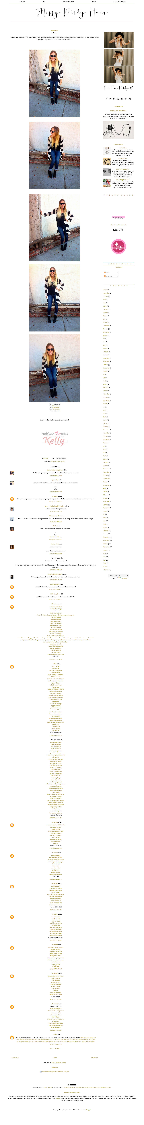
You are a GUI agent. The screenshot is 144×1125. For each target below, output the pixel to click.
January (105, 290)
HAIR (44, 2)
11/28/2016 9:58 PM (56, 848)
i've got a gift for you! (122, 180)
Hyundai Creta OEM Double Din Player (37, 1041)
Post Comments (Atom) (59, 1063)
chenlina (55, 822)
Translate (124, 578)
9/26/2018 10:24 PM (56, 1044)
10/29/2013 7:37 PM (56, 492)
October (105, 296)
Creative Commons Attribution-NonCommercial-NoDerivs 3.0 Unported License (87, 1087)
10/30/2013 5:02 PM (56, 554)
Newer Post (15, 1058)
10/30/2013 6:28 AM (56, 512)
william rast (56, 407)
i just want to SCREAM (122, 169)
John (54, 663)
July (104, 339)
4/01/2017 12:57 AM (56, 969)
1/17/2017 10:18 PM (56, 879)
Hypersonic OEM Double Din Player (56, 1039)
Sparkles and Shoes (56, 537)
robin (55, 1034)
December (106, 326)
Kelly (54, 526)
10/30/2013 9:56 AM (56, 521)
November (106, 293)
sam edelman (56, 409)
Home (55, 1058)
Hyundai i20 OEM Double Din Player (59, 1041)
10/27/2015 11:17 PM (55, 659)
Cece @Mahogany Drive (55, 470)
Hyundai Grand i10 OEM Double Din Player (82, 1041)
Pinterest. (58, 1098)
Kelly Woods (48, 1087)
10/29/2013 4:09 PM (56, 476)
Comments (109, 276)
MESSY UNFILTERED (68, 2)
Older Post (94, 1058)
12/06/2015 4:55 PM (56, 735)
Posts (107, 272)
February (105, 309)
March (105, 306)
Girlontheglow (55, 584)
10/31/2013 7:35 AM (56, 570)
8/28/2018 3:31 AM (55, 1030)
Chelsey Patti (55, 544)
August (105, 316)
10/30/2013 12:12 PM (55, 540)
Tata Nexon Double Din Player (28, 1039)
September (106, 332)
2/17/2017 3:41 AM (55, 910)
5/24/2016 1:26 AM (55, 818)
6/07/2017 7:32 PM (55, 999)
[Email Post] (52, 458)
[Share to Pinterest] (65, 458)
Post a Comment (55, 1048)
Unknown (55, 496)
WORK (94, 2)
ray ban (58, 411)
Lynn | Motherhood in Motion (54, 506)
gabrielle (55, 480)
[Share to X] (61, 458)
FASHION (22, 2)
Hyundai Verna (41, 1039)
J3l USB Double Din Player (74, 1039)
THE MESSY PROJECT (119, 2)
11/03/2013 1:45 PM (56, 580)
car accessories (21, 1041)
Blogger (88, 1110)
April (104, 381)
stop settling (123, 148)
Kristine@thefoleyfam (55, 574)
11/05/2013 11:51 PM (55, 590)
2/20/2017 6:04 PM (55, 940)
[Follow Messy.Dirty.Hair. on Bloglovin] (118, 218)
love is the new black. (118, 111)
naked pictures (122, 158)
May (104, 303)
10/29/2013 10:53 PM (55, 502)
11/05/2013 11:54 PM (55, 600)
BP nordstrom (56, 406)
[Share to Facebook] (63, 458)
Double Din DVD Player (89, 1039)
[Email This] (57, 458)
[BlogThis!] (59, 458)
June (104, 300)
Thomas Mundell (54, 516)
